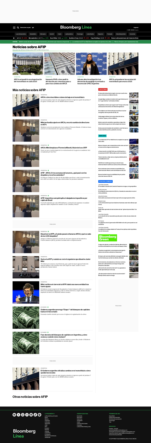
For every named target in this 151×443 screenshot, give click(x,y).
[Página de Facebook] (14, 414)
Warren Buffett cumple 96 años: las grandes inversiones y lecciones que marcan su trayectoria (30, 42)
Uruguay (47, 431)
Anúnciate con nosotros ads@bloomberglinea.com (122, 431)
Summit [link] (52, 34)
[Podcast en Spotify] (39, 414)
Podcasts (79, 425)
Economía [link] (132, 34)
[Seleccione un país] (32, 27)
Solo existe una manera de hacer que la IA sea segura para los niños (116, 198)
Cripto (78, 422)
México (47, 419)
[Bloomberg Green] (118, 238)
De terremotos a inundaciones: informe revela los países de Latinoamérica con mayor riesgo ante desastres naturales (111, 263)
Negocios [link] (100, 34)
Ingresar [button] (136, 27)
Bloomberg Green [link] (121, 34)
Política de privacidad (114, 417)
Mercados (79, 417)
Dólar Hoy (79, 419)
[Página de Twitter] (18, 414)
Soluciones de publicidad (115, 434)
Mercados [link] (43, 34)
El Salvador (48, 434)
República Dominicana (50, 435)
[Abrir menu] (14, 27)
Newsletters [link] (33, 34)
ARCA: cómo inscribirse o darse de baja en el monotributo (62, 97)
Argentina (47, 420)
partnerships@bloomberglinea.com (118, 430)
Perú (46, 426)
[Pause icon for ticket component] (14, 38)
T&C (110, 422)
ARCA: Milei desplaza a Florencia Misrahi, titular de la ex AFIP (64, 148)
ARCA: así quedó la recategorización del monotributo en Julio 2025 (28, 80)
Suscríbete (112, 416)
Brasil (46, 417)
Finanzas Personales (82, 423)
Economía (79, 416)
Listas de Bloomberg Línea (84, 426)
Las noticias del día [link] (21, 34)
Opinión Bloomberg (105, 181)
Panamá (47, 429)
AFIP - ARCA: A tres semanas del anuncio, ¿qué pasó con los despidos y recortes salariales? (64, 174)
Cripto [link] (59, 34)
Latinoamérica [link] (69, 34)
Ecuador (47, 428)
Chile (46, 425)
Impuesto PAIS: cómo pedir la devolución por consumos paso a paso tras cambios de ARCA (58, 81)
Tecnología (112, 420)
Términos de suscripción (115, 419)
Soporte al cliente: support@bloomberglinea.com (121, 433)
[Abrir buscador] (18, 27)
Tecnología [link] (80, 34)
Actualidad (79, 420)
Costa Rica (47, 432)
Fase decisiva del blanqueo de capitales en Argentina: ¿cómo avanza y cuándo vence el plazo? (64, 336)
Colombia (47, 422)
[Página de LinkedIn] (31, 414)
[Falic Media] (127, 30)
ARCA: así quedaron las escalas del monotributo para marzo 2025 (122, 80)
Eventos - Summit (113, 428)
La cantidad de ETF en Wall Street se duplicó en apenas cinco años (80, 42)
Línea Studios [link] (90, 34)
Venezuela (47, 423)
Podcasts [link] (109, 34)
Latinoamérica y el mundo (51, 416)
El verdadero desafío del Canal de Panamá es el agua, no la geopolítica (117, 186)
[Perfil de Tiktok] (35, 414)
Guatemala (47, 437)
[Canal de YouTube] (22, 414)
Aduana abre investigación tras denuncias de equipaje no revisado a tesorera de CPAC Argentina (91, 81)
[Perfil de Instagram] (27, 414)
